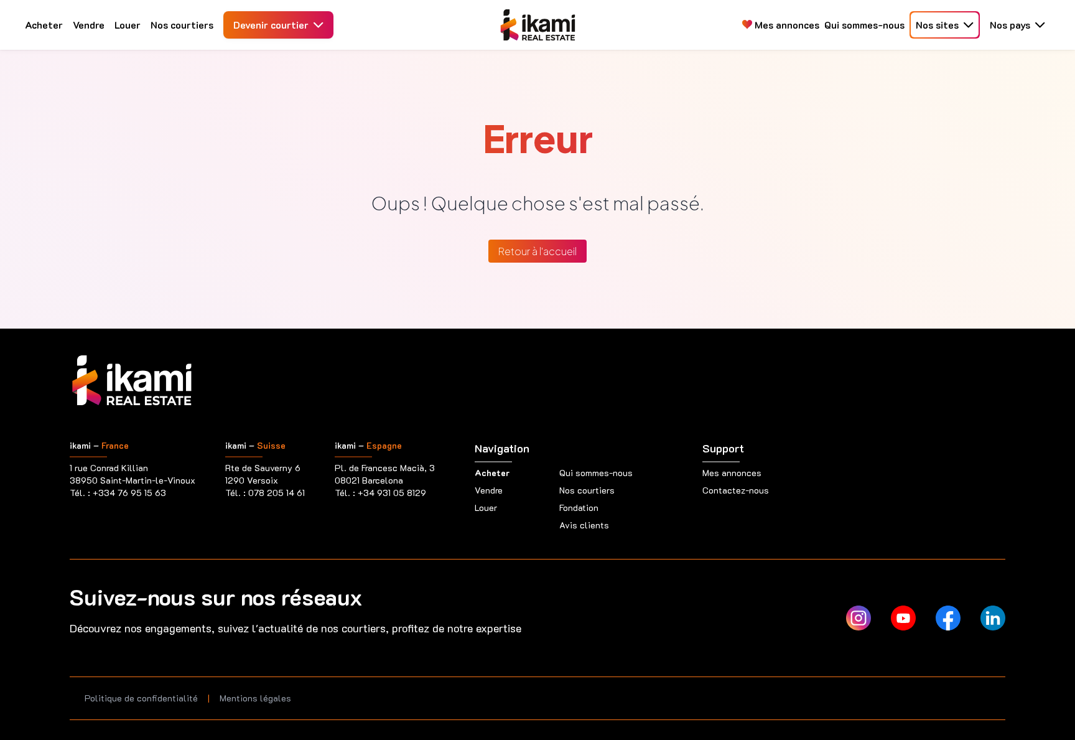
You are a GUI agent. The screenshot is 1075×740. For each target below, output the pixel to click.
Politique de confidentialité (141, 698)
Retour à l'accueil (537, 251)
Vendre (89, 24)
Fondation (578, 507)
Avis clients (584, 525)
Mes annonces (785, 24)
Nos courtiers (182, 24)
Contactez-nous (735, 490)
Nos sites (937, 24)
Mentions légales (255, 698)
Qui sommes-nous (864, 24)
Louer (127, 24)
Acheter (44, 24)
